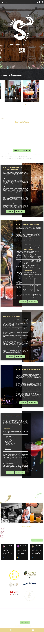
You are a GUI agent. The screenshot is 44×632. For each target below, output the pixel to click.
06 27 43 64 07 (27, 626)
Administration (32, 617)
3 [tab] (22, 104)
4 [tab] (24, 104)
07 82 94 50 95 (26, 150)
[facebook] (39, 2)
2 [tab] (20, 104)
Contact (16, 150)
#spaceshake (27, 526)
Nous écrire (24, 622)
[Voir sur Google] (4, 546)
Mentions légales (32, 616)
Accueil (2, 118)
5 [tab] (25, 104)
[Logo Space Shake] (22, 30)
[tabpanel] (13, 91)
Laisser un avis (37, 540)
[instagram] (42, 2)
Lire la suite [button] (5, 555)
